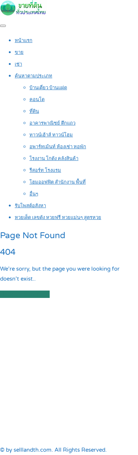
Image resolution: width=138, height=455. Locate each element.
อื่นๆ (33, 194)
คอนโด (37, 100)
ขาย (19, 52)
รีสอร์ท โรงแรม (45, 170)
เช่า (18, 64)
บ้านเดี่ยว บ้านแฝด (48, 88)
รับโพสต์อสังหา (30, 206)
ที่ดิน (34, 111)
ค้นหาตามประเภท (33, 76)
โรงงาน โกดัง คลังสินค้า (53, 158)
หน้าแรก (23, 41)
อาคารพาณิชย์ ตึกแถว (52, 123)
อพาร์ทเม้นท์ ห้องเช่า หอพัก (57, 147)
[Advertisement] (69, 372)
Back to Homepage (24, 294)
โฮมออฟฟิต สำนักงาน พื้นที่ (57, 182)
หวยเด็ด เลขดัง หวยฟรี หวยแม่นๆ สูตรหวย (58, 217)
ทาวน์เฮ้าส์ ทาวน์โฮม (51, 135)
